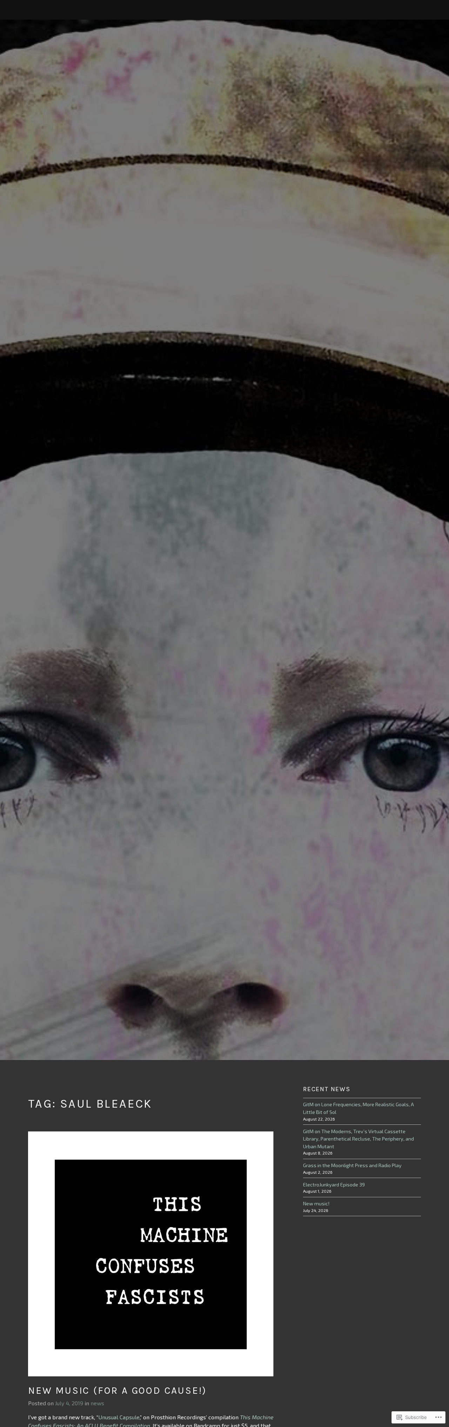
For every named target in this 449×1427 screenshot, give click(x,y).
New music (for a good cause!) (117, 1390)
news (97, 1403)
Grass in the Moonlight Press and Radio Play (352, 1165)
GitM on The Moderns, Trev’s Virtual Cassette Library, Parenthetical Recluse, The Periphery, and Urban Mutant (358, 1138)
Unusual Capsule (119, 1417)
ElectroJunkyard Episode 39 (334, 1184)
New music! (316, 1203)
